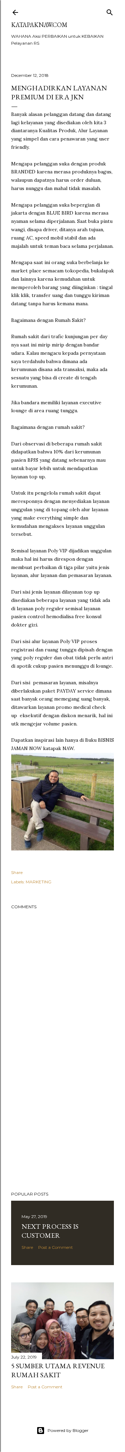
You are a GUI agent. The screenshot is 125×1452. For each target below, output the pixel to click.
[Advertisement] (62, 1131)
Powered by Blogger (68, 1430)
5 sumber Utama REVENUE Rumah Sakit (58, 1370)
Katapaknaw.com (39, 25)
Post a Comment (55, 1247)
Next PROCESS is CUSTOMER (50, 1231)
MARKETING (38, 881)
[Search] (110, 11)
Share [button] (17, 872)
